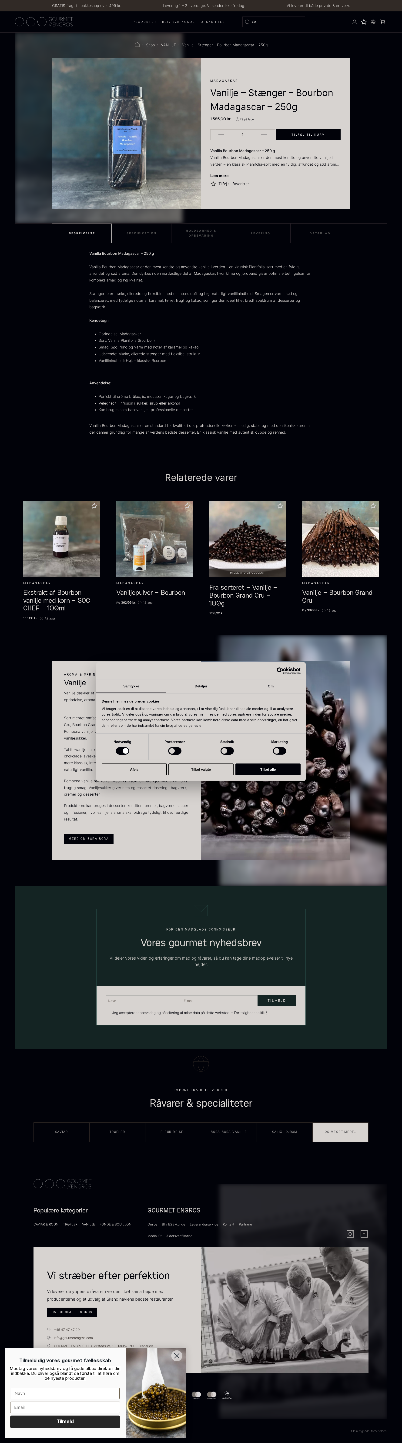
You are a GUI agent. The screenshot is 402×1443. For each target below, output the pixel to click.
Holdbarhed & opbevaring (201, 233)
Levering (260, 233)
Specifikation (142, 233)
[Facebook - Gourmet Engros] (364, 1234)
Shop (150, 45)
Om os (152, 1224)
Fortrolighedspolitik (249, 1013)
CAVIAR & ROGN (46, 1224)
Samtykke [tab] (131, 686)
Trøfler (117, 1132)
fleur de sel (173, 1132)
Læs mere (219, 175)
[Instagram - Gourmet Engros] (350, 1234)
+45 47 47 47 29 (67, 1330)
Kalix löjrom (284, 1132)
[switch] (174, 751)
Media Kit (154, 1236)
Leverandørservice (204, 1224)
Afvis (134, 769)
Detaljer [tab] (201, 686)
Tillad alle (268, 769)
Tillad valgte (201, 769)
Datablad (320, 233)
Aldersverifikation (179, 1236)
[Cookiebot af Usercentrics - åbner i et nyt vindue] (280, 670)
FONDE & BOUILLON (115, 1224)
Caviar (61, 1132)
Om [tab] (271, 686)
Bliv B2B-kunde (173, 1224)
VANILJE (168, 45)
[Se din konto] (354, 22)
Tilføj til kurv (308, 134)
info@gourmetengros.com (73, 1338)
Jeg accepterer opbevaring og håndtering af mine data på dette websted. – (190, 1013)
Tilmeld (65, 1422)
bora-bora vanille (229, 1132)
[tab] (82, 233)
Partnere (245, 1224)
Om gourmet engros (72, 1312)
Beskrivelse (82, 233)
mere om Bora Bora (89, 838)
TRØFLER (70, 1224)
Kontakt (228, 1224)
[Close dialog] (177, 1356)
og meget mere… (340, 1132)
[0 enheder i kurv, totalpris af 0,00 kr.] (382, 22)
